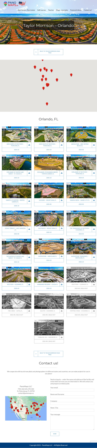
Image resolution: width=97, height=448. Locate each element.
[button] (52, 70)
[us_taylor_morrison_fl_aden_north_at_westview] (16, 127)
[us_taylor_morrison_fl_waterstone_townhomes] (81, 240)
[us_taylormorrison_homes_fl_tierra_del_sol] (49, 321)
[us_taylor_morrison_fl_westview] (16, 268)
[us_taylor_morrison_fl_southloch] (49, 211)
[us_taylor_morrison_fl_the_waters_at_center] (16, 240)
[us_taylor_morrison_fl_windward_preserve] (49, 268)
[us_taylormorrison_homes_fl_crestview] (81, 268)
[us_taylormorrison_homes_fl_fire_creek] (16, 294)
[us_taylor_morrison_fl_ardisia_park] (81, 127)
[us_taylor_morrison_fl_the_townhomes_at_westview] (81, 211)
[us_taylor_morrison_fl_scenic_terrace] (16, 211)
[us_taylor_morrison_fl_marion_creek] (81, 183)
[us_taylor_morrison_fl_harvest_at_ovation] (16, 183)
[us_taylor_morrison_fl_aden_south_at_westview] (49, 127)
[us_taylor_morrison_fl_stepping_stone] (81, 294)
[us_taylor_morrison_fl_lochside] (49, 183)
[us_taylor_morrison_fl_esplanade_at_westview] (81, 155)
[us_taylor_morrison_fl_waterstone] (49, 240)
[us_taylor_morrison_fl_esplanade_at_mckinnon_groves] (49, 155)
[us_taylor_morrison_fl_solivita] (49, 294)
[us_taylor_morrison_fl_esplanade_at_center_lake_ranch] (16, 155)
